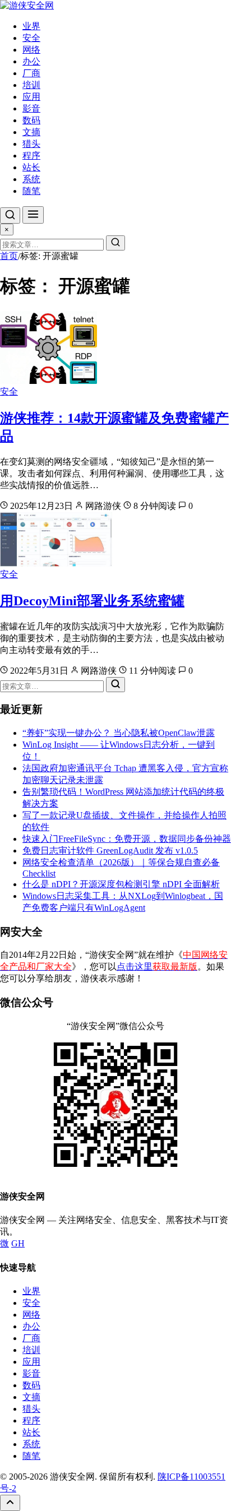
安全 (31, 38)
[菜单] (33, 215)
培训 (31, 85)
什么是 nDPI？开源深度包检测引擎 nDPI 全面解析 (121, 884)
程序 (31, 155)
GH (18, 1243)
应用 (31, 96)
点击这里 (157, 966)
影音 (31, 108)
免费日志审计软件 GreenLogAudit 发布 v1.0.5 (110, 850)
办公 (31, 61)
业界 (31, 26)
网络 (31, 49)
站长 (31, 167)
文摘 (31, 132)
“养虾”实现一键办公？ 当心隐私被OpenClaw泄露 (118, 733)
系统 (31, 179)
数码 (31, 120)
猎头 (31, 144)
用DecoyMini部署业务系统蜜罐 (92, 601)
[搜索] (10, 215)
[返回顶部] (10, 1503)
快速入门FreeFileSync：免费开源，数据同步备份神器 (126, 838)
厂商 (31, 73)
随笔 (31, 191)
